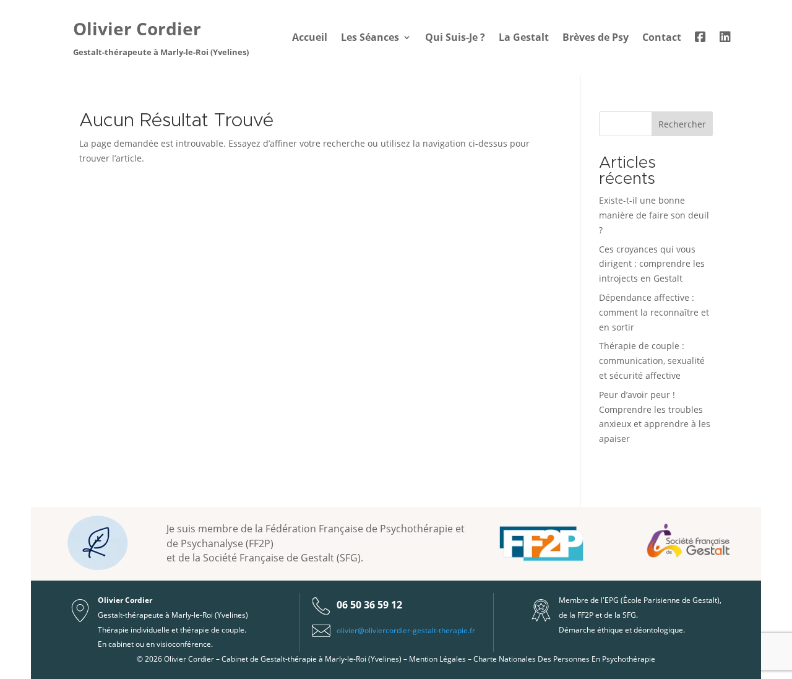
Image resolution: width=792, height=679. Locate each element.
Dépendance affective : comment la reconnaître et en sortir (654, 312)
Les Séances (370, 38)
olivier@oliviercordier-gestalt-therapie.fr (406, 630)
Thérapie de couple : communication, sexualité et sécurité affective (652, 360)
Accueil (309, 38)
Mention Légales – (441, 659)
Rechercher (682, 124)
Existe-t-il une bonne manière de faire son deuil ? (654, 215)
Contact (661, 38)
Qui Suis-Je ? (455, 38)
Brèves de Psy (595, 38)
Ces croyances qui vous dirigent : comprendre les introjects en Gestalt (652, 264)
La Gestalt (524, 38)
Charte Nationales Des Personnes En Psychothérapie (564, 659)
